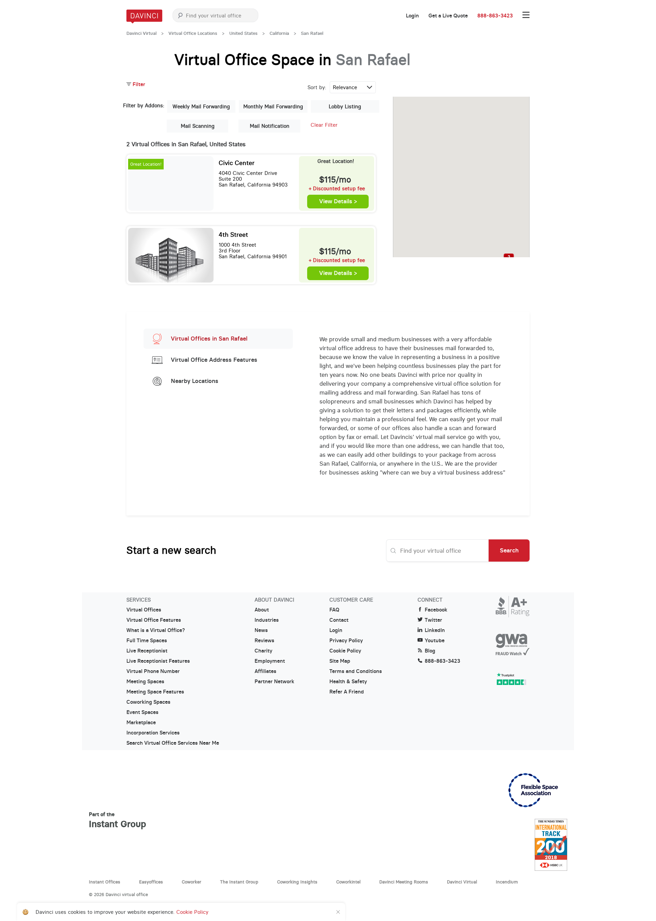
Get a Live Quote (448, 15)
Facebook (436, 610)
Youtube (435, 640)
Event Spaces (142, 712)
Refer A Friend (346, 692)
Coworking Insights (297, 881)
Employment (270, 661)
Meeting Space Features (155, 692)
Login (412, 15)
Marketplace (141, 722)
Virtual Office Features (153, 620)
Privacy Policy (346, 640)
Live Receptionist (146, 651)
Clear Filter (324, 125)
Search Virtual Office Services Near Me (172, 743)
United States (243, 33)
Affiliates (265, 671)
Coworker (191, 881)
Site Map (339, 661)
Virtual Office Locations (192, 33)
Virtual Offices (143, 610)
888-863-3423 (495, 15)
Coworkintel (348, 881)
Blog (430, 651)
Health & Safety (348, 681)
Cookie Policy (345, 651)
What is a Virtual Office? (155, 630)
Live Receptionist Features (158, 661)
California (279, 33)
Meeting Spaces (145, 681)
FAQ (334, 610)
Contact (338, 620)
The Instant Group (239, 881)
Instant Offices (104, 881)
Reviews (264, 640)
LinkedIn (435, 630)
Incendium (507, 881)
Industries (267, 620)
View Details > (338, 201)
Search (509, 550)
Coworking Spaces (148, 702)
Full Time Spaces (146, 640)
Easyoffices (151, 881)
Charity (263, 651)
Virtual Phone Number (153, 671)
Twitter (433, 620)
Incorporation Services (153, 733)
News (261, 630)
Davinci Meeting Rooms (403, 881)
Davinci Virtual (141, 33)
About (262, 610)
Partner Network (274, 681)
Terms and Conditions (355, 671)
